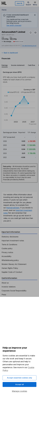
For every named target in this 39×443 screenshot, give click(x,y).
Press (4, 294)
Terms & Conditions (9, 244)
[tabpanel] (19, 114)
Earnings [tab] (5, 65)
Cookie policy (7, 248)
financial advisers (12, 208)
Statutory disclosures (10, 237)
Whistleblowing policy (10, 260)
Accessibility (6, 256)
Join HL (19, 3)
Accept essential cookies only (19, 378)
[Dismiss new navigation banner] (35, 15)
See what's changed (13, 25)
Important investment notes (13, 240)
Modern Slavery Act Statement (14, 264)
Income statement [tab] (17, 65)
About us (5, 283)
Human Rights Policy (10, 268)
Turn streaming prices (29, 45)
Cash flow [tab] (31, 65)
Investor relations (8, 287)
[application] (19, 107)
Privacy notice (7, 252)
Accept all (19, 384)
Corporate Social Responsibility (14, 291)
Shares (4, 10)
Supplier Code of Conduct (12, 272)
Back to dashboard (11, 53)
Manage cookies (19, 391)
